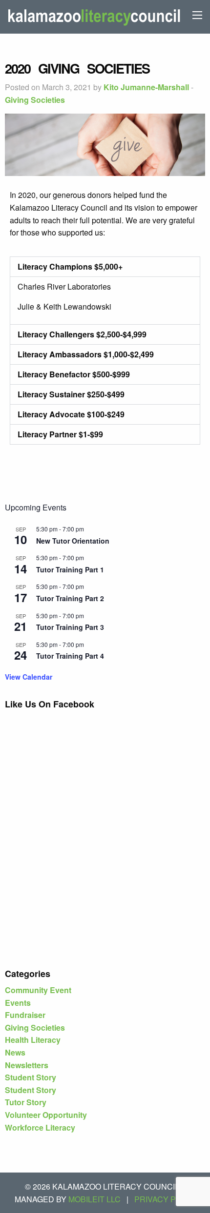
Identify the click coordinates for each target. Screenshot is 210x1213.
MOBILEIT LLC (94, 1199)
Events (18, 1002)
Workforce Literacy (40, 1127)
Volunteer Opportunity (46, 1114)
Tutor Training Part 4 (70, 656)
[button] (105, 266)
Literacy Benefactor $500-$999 (74, 374)
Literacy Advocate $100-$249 (71, 414)
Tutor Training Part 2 (70, 598)
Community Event (38, 990)
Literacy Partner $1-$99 (60, 434)
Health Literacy (33, 1039)
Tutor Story (25, 1102)
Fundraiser (25, 1014)
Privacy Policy (166, 1199)
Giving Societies (35, 99)
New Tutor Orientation (72, 541)
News (15, 1052)
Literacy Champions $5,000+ (70, 266)
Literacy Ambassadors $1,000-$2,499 (86, 354)
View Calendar (28, 677)
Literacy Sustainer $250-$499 (71, 394)
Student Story (30, 1077)
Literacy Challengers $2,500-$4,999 (82, 334)
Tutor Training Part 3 (70, 627)
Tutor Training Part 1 (70, 569)
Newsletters (26, 1065)
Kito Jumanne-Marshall (146, 87)
